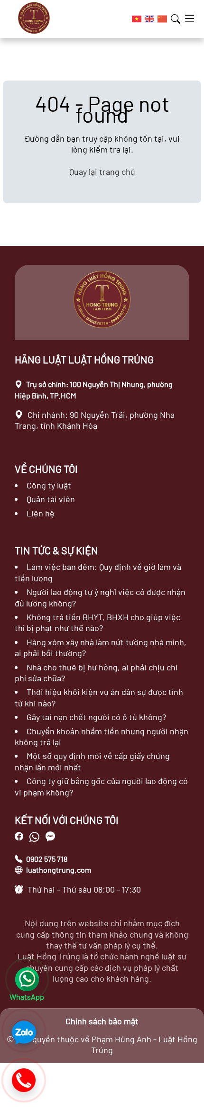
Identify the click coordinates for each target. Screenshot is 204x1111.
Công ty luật (49, 485)
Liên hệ (41, 513)
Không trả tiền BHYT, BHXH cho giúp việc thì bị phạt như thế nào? (97, 622)
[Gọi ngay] (24, 1080)
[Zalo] (24, 1030)
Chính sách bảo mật (102, 1021)
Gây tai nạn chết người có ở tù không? (96, 717)
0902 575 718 (46, 858)
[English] (150, 19)
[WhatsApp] (35, 836)
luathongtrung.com (58, 869)
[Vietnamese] (137, 19)
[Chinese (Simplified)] (163, 19)
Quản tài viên (51, 499)
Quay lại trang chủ (102, 171)
